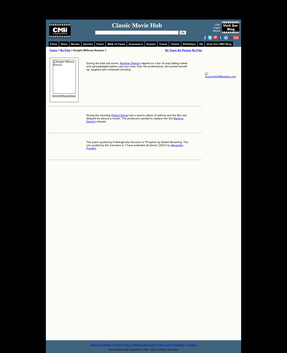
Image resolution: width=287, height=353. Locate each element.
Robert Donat (119, 115)
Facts (100, 44)
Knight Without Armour (64, 96)
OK (183, 32)
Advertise (105, 344)
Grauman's (136, 44)
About (216, 30)
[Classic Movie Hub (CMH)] (60, 37)
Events (151, 44)
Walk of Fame (116, 44)
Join (217, 24)
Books (75, 44)
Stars (64, 44)
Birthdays (189, 44)
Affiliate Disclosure (144, 344)
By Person (184, 50)
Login (216, 27)
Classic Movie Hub (137, 25)
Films (53, 44)
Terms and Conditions (171, 344)
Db (201, 44)
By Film (65, 50)
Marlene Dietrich (130, 63)
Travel (163, 44)
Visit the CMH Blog (219, 44)
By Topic (171, 50)
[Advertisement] (148, 10)
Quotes (88, 44)
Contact (192, 344)
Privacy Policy (122, 344)
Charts (175, 44)
